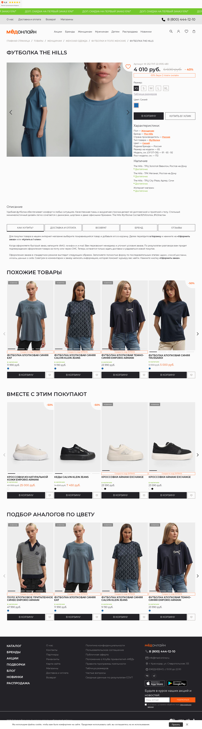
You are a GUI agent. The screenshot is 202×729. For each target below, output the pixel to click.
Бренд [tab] (139, 227)
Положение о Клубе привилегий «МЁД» (110, 659)
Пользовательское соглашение (105, 650)
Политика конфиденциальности (105, 645)
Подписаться (183, 700)
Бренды (14, 652)
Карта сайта (53, 663)
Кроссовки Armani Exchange (122, 477)
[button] (198, 333)
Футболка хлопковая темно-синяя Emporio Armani (122, 356)
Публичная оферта (97, 654)
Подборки (16, 664)
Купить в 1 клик (180, 116)
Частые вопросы (96, 673)
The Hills (148, 134)
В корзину (148, 116)
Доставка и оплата (29, 19)
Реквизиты (52, 659)
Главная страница (18, 41)
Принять (176, 724)
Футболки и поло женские (108, 41)
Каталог (14, 646)
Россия (166, 137)
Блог (11, 671)
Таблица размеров (145, 94)
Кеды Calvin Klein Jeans (71, 477)
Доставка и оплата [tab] (63, 227)
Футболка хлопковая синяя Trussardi (169, 356)
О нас (10, 19)
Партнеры (52, 654)
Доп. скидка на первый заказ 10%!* (31, 11)
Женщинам (54, 41)
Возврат (51, 19)
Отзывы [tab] (176, 227)
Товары (38, 41)
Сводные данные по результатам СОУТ (109, 677)
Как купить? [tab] (25, 227)
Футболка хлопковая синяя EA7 (28, 356)
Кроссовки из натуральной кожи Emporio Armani (27, 478)
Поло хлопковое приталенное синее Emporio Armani (30, 598)
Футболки (154, 140)
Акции (12, 658)
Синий (146, 143)
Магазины (67, 19)
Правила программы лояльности (106, 663)
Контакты (51, 650)
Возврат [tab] (101, 227)
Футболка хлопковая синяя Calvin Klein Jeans (75, 356)
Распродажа (18, 683)
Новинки (15, 677)
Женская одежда (76, 41)
